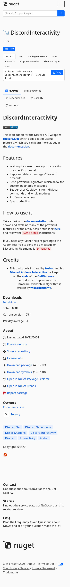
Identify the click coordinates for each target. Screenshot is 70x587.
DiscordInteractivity (43, 433)
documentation (18, 146)
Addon (44, 438)
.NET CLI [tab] (9, 56)
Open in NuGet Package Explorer (28, 379)
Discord (10, 438)
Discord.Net (11, 139)
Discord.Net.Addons (38, 427)
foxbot (49, 268)
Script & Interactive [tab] (29, 61)
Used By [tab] (38, 98)
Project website (17, 344)
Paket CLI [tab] (10, 61)
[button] (57, 72)
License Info (15, 358)
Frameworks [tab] (34, 90)
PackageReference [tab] (37, 56)
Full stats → (9, 302)
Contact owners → (13, 407)
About (31, 564)
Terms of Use (46, 564)
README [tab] (13, 90)
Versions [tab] (13, 105)
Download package (19, 365)
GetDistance (45, 276)
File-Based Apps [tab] (52, 61)
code (25, 276)
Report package (17, 393)
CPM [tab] (54, 56)
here (57, 229)
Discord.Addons (15, 433)
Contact (9, 484)
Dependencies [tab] (16, 98)
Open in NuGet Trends (21, 386)
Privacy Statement (43, 568)
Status (8, 501)
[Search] (61, 13)
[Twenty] (6, 415)
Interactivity (27, 438)
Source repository (18, 351)
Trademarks (11, 572)
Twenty (15, 414)
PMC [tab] (21, 56)
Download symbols (19, 372)
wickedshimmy (40, 288)
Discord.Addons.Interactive (28, 272)
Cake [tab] (7, 66)
